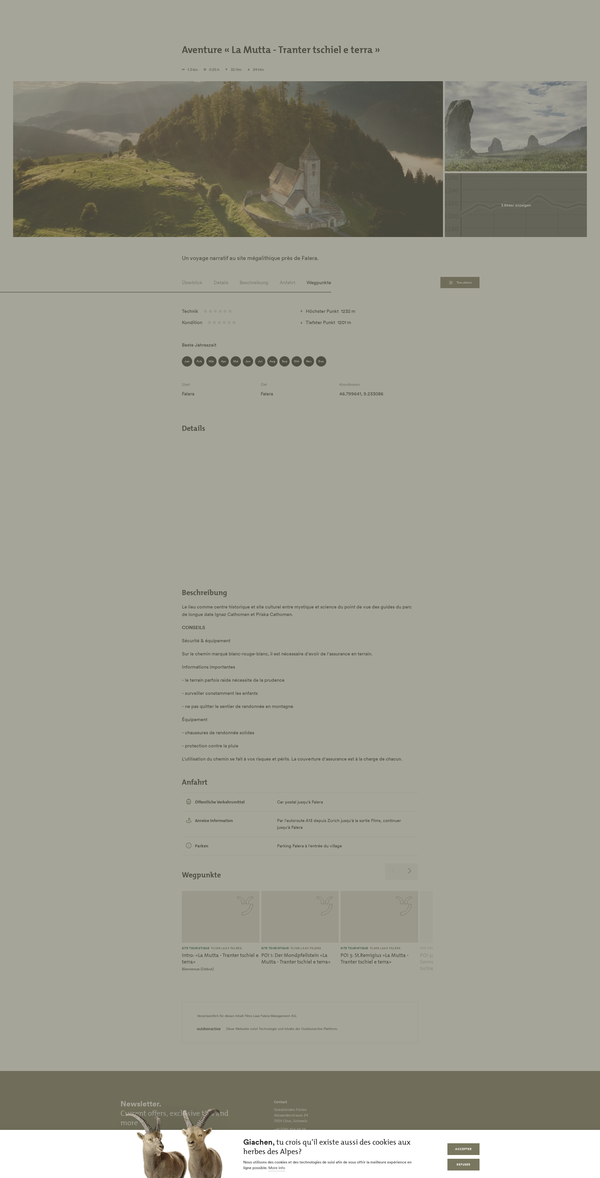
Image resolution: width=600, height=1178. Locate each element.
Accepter (463, 1149)
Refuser (463, 1164)
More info (276, 1167)
